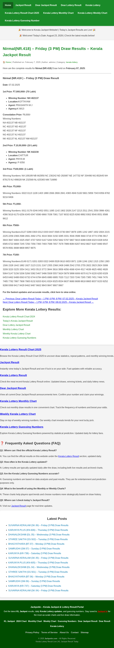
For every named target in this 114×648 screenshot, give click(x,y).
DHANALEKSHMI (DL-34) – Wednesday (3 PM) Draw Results (39, 567)
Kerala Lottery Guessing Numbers (19, 338)
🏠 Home (7, 62)
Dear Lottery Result (71, 5)
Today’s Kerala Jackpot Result (18, 321)
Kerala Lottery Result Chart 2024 (19, 316)
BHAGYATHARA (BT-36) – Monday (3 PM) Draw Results (36, 576)
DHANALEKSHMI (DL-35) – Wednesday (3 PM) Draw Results (39, 534)
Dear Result (104, 621)
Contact (75, 632)
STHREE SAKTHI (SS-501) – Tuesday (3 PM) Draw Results (38, 572)
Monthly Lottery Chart (13, 329)
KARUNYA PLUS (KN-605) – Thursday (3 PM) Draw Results (38, 562)
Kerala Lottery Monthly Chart (58, 13)
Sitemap (85, 632)
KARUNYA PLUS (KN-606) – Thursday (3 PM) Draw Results (38, 530)
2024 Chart (21, 621)
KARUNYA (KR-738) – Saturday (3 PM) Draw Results (34, 553)
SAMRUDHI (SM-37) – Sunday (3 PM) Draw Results (34, 548)
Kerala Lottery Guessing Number (22, 20)
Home (8, 5)
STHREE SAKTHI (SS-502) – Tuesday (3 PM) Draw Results (38, 539)
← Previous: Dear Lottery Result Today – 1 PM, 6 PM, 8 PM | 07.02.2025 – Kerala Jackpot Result (50, 299)
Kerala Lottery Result (68, 456)
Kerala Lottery (93, 5)
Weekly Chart (49, 621)
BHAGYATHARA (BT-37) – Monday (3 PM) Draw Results (36, 544)
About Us (64, 632)
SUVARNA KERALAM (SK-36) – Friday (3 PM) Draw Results (38, 525)
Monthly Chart (35, 621)
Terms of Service (49, 632)
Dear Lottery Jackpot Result (16, 325)
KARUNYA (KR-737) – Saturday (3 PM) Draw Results (34, 586)
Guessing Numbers (67, 621)
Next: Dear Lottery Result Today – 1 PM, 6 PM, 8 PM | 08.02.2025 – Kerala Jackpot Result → (48, 302)
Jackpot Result (23, 5)
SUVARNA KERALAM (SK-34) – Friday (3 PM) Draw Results (38, 590)
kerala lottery (72, 62)
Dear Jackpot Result (46, 5)
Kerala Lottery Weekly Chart (92, 13)
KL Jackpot (9, 621)
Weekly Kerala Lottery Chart (16, 333)
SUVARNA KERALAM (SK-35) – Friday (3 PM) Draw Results (38, 558)
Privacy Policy (32, 632)
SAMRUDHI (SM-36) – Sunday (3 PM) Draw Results (34, 581)
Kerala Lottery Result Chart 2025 (22, 13)
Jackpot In (102, 611)
